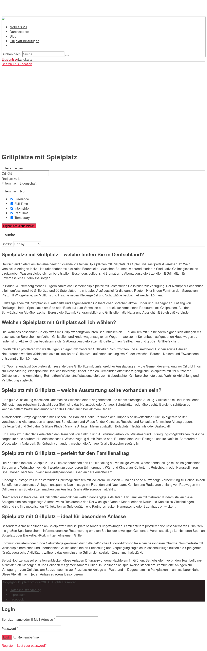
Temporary (22, 217)
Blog (13, 36)
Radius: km (12, 178)
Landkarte (25, 59)
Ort (4, 173)
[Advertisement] (103, 119)
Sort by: (7, 244)
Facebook (17, 599)
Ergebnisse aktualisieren (19, 226)
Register (8, 645)
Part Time (21, 213)
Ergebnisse (10, 59)
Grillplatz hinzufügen (24, 41)
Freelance (21, 199)
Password (10, 628)
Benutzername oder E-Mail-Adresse (28, 619)
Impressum (17, 594)
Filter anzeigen (12, 168)
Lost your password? (32, 645)
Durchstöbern (19, 31)
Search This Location (17, 64)
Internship (21, 208)
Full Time (21, 203)
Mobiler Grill (18, 27)
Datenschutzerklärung (25, 590)
